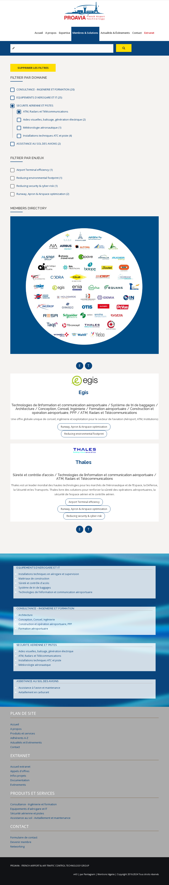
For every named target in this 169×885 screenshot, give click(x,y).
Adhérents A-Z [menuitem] (19, 738)
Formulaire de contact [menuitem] (23, 837)
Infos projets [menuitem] (18, 775)
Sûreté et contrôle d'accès (34, 583)
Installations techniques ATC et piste (40, 660)
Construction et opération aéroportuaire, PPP (45, 624)
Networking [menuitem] (17, 846)
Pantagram (90, 874)
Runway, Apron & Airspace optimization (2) (74, 194)
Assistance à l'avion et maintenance (39, 687)
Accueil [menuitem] (14, 724)
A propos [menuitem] (16, 729)
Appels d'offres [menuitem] (19, 771)
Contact (137, 33)
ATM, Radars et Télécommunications (40, 655)
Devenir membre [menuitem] (20, 842)
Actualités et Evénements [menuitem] (26, 742)
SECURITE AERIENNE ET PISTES (36, 644)
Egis (83, 392)
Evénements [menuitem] (18, 785)
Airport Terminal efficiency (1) (57, 170)
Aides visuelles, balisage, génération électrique (46, 651)
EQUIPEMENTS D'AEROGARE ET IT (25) (66, 97)
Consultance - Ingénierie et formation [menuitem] (33, 804)
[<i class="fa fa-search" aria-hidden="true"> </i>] (123, 48)
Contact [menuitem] (15, 747)
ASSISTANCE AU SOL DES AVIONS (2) (65, 143)
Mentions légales (106, 874)
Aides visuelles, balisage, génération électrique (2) (90, 119)
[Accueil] (84, 10)
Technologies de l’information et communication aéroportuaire (55, 592)
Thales (83, 462)
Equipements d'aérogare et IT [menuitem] (28, 809)
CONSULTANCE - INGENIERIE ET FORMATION (45, 608)
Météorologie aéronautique (35, 664)
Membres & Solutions (85, 33)
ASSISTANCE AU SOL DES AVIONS (37, 681)
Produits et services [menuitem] (22, 733)
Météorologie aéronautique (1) (66, 127)
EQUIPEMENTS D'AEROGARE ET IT (38, 567)
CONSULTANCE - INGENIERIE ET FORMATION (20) (78, 89)
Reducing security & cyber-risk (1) (62, 186)
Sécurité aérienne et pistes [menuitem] (27, 813)
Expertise (64, 33)
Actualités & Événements (115, 33)
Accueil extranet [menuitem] (20, 766)
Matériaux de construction (34, 578)
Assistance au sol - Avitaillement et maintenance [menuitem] (40, 818)
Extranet (149, 33)
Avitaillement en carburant (34, 692)
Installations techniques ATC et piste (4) (77, 135)
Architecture (26, 615)
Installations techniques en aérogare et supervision (49, 574)
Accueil (39, 33)
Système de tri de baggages (35, 587)
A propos (50, 33)
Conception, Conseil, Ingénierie (37, 619)
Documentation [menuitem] (19, 780)
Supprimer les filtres (33, 68)
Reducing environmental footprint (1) (67, 178)
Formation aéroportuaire (33, 628)
